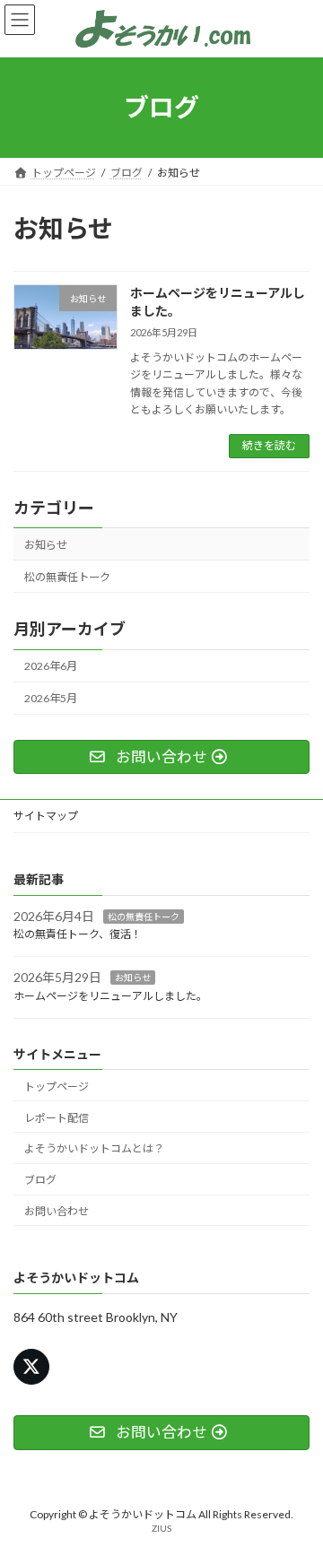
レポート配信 (56, 1118)
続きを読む (269, 445)
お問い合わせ (56, 1211)
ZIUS (161, 1528)
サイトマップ (45, 815)
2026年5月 (50, 698)
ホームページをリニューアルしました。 (110, 996)
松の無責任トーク (67, 577)
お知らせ (45, 545)
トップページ (56, 1086)
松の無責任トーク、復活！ (77, 935)
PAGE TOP (297, 1481)
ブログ (40, 1179)
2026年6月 (50, 666)
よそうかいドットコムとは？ (94, 1149)
